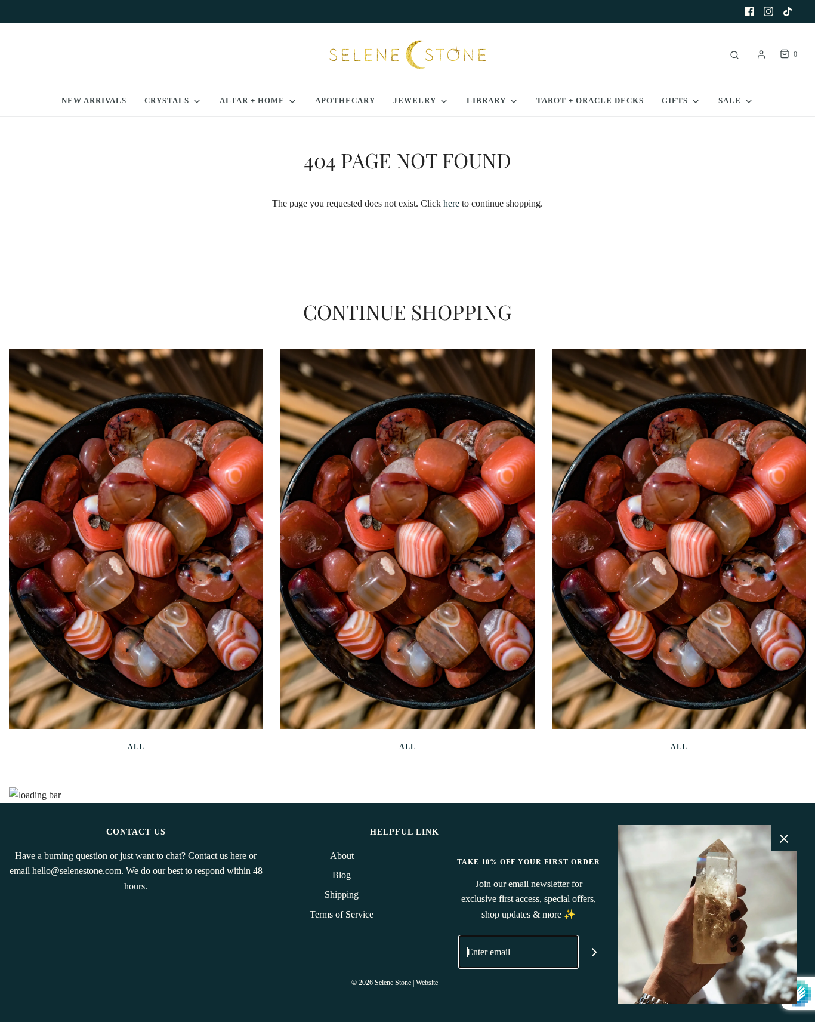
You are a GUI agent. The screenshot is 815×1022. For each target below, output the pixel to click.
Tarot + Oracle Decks (590, 100)
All (136, 747)
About (342, 856)
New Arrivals (93, 100)
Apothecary (345, 100)
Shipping (342, 894)
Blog (341, 875)
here (451, 203)
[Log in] (761, 54)
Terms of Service (341, 914)
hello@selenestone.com (76, 871)
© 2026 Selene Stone (381, 982)
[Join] (594, 951)
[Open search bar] (734, 54)
